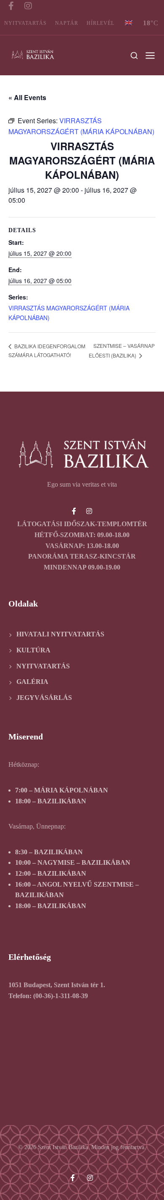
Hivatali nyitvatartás (60, 634)
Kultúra (33, 650)
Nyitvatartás (25, 23)
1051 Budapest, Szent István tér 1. (56, 984)
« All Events (27, 97)
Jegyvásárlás (44, 697)
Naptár (66, 23)
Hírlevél (100, 23)
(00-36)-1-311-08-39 (60, 995)
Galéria (32, 681)
